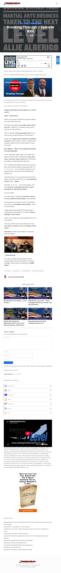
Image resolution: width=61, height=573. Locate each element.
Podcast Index (38, 74)
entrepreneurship (26, 270)
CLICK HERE (16, 467)
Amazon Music (29, 74)
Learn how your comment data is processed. (39, 366)
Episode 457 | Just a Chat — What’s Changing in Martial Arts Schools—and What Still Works (40, 302)
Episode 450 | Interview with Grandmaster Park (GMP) (18, 549)
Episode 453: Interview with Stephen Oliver (15, 542)
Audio (21, 23)
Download (24, 71)
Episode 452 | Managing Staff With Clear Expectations (18, 545)
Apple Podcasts (14, 74)
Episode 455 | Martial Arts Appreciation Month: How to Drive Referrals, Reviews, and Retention (14, 323)
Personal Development (36, 23)
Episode (26, 23)
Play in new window (14, 71)
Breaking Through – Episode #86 (30, 29)
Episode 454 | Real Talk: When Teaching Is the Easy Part (18, 540)
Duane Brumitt (16, 270)
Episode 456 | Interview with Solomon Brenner (16, 533)
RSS (45, 74)
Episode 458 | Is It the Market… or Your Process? (16, 526)
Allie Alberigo (8, 270)
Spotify (22, 74)
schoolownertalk (16, 277)
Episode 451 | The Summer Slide (12, 547)
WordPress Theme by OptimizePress (28, 566)
